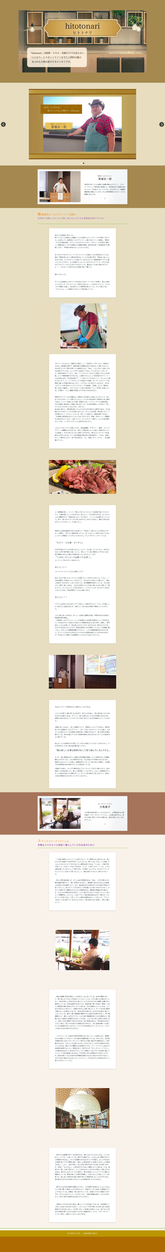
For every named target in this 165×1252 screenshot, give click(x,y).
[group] (82, 124)
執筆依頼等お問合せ (90, 1233)
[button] (81, 163)
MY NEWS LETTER (74, 1233)
